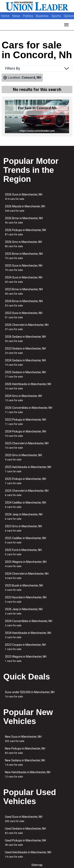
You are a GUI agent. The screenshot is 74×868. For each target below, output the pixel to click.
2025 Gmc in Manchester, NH (23, 457)
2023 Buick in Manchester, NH (24, 587)
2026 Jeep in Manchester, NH (24, 611)
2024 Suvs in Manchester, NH (23, 279)
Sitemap (37, 865)
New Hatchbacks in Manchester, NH (27, 774)
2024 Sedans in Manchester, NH (25, 362)
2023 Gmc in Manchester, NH (23, 528)
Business (42, 16)
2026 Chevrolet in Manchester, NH (27, 327)
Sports (56, 16)
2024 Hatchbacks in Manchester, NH (28, 635)
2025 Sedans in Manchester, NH (25, 374)
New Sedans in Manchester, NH (25, 762)
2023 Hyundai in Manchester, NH (25, 599)
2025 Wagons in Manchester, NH (25, 564)
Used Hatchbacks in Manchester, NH (28, 854)
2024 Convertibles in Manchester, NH (28, 623)
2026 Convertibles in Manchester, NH (28, 410)
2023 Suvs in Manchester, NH (23, 315)
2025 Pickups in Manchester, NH (25, 481)
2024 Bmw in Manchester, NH (24, 303)
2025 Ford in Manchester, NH (23, 552)
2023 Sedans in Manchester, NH (25, 350)
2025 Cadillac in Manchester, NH (25, 540)
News (16, 16)
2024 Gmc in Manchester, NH (23, 398)
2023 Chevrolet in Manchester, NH (27, 445)
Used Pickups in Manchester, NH (25, 842)
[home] (37, 6)
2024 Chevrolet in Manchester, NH (27, 576)
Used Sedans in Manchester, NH (25, 830)
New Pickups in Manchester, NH (25, 750)
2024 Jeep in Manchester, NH (24, 516)
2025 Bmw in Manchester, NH (24, 256)
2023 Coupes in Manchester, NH (25, 647)
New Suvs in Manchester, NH (23, 739)
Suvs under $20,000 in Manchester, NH (29, 694)
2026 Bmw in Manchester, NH (24, 220)
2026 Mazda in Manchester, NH (25, 208)
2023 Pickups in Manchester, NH (25, 422)
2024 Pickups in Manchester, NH (25, 433)
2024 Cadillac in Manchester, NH (25, 504)
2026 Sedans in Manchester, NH (25, 339)
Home (5, 16)
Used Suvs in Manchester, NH (23, 819)
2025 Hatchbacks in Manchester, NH (28, 469)
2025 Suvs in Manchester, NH (23, 267)
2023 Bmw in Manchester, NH (24, 291)
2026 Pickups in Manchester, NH (25, 232)
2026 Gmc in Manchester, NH (23, 244)
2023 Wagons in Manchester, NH (25, 658)
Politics (28, 16)
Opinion (69, 16)
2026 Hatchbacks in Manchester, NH (28, 386)
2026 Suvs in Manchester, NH (23, 196)
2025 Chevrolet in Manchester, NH (27, 493)
